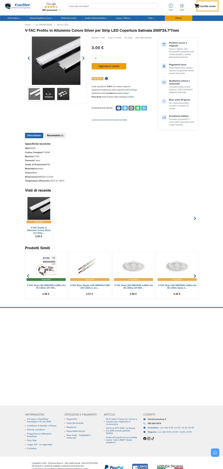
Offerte (178, 18)
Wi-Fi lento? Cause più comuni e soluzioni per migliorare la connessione (121, 421)
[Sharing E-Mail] (131, 108)
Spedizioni (71, 427)
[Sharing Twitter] (125, 108)
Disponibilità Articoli (75, 431)
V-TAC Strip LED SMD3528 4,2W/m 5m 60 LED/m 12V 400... (46, 286)
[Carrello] (196, 5)
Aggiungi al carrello (108, 66)
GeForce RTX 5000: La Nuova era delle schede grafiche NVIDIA (120, 430)
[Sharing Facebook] (119, 108)
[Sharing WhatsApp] (138, 108)
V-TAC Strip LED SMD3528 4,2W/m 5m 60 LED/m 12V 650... (133, 286)
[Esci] (182, 6)
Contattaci (32, 448)
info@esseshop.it (157, 419)
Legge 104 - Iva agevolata (39, 444)
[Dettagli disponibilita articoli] (106, 79)
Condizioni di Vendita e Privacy (41, 425)
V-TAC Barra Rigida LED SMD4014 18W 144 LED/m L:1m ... (90, 286)
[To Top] (216, 461)
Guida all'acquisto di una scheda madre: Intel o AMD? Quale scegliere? (121, 440)
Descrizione (34, 135)
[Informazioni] (170, 6)
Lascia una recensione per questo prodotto (109, 120)
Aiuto (171, 10)
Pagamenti (71, 419)
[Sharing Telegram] (144, 108)
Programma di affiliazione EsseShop (39, 434)
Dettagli (134, 90)
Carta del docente (75, 423)
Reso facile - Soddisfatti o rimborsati (78, 436)
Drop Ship (32, 440)
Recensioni (55, 135)
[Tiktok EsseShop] (152, 438)
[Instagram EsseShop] (148, 438)
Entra (182, 10)
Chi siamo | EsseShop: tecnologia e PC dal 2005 (39, 420)
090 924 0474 (154, 423)
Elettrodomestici (68, 18)
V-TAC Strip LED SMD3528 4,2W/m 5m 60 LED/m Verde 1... (177, 286)
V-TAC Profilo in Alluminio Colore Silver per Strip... (39, 230)
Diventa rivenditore (36, 429)
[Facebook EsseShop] (144, 438)
